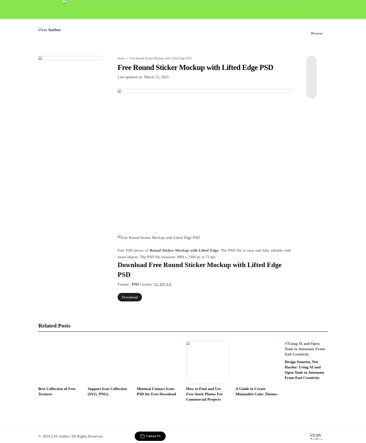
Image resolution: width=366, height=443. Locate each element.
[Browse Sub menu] (326, 33)
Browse (317, 33)
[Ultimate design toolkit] (204, 157)
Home (121, 58)
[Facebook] (311, 64)
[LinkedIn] (311, 73)
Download (130, 297)
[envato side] (70, 119)
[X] (311, 90)
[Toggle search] (297, 33)
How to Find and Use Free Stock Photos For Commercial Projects (204, 394)
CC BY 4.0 (162, 284)
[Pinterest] (311, 81)
